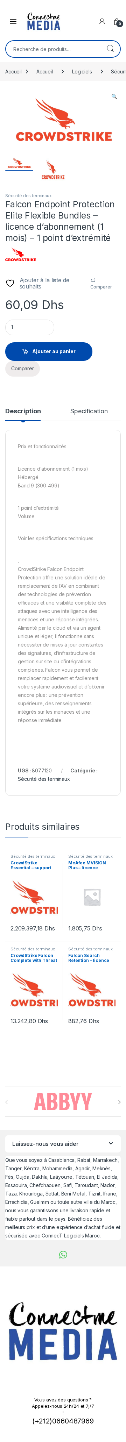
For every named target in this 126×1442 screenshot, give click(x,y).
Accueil (13, 71)
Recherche (110, 49)
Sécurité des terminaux (28, 195)
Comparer (101, 287)
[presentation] (119, 1102)
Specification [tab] (88, 411)
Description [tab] (23, 411)
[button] (114, 96)
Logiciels (82, 71)
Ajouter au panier (54, 351)
